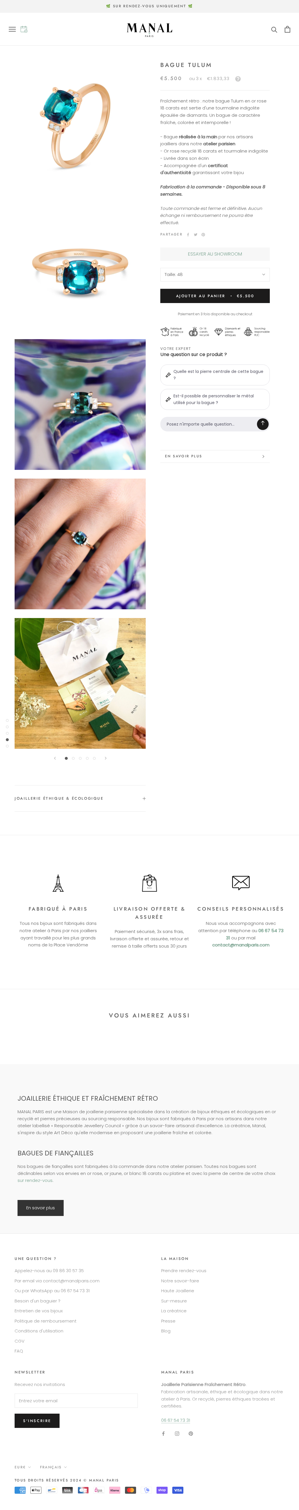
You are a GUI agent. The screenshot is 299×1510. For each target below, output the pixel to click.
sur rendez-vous (35, 1180)
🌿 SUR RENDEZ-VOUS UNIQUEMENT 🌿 (149, 6)
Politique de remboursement (46, 1321)
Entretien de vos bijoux (39, 1311)
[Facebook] (188, 234)
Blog (166, 1331)
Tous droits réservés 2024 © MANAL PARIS (67, 1480)
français (51, 1467)
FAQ (19, 1351)
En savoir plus (183, 456)
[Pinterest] (203, 234)
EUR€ (20, 1467)
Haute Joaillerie (177, 1291)
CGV (20, 1341)
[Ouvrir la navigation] (14, 29)
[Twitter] (195, 234)
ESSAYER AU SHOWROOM (215, 254)
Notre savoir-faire (180, 1281)
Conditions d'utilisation (39, 1331)
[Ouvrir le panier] (287, 29)
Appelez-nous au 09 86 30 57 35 (49, 1271)
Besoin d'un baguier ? (37, 1301)
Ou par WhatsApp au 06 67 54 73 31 (52, 1291)
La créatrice (174, 1311)
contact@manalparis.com (241, 945)
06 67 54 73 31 (175, 1420)
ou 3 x (209, 78)
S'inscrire (37, 1421)
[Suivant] (106, 758)
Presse (168, 1321)
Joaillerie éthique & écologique (59, 798)
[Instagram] (177, 1433)
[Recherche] (274, 29)
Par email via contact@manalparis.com (57, 1281)
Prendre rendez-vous (183, 1271)
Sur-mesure (174, 1301)
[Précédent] (55, 758)
